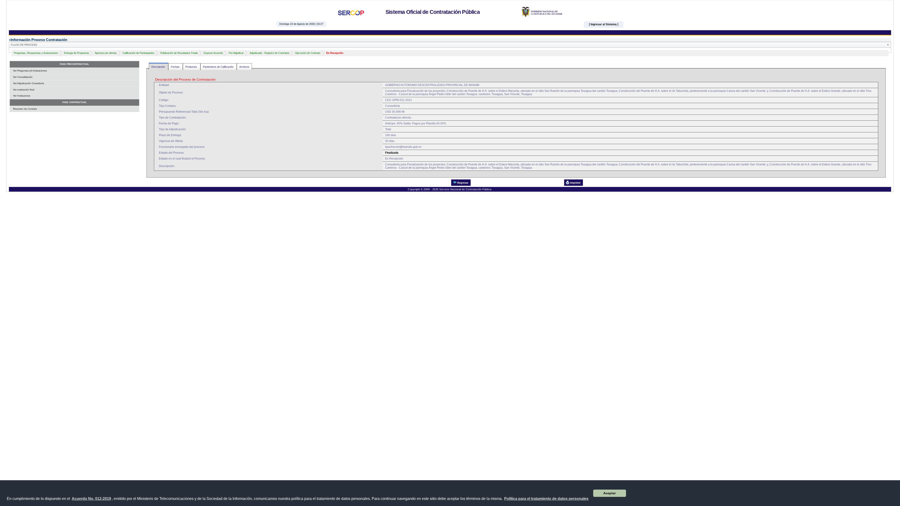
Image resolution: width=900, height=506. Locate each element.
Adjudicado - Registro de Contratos (269, 53)
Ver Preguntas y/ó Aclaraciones (30, 70)
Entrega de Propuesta (76, 53)
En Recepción (334, 53)
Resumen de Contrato (25, 109)
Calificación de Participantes (138, 53)
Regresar (462, 182)
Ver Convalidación (23, 77)
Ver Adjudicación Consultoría (28, 83)
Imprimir (575, 182)
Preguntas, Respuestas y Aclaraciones (36, 53)
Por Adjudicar (236, 53)
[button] (546, 498)
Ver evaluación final (23, 89)
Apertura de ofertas (106, 53)
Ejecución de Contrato (307, 53)
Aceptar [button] (609, 493)
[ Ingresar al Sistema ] (603, 24)
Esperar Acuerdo (213, 53)
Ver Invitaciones (21, 95)
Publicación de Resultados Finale (179, 53)
